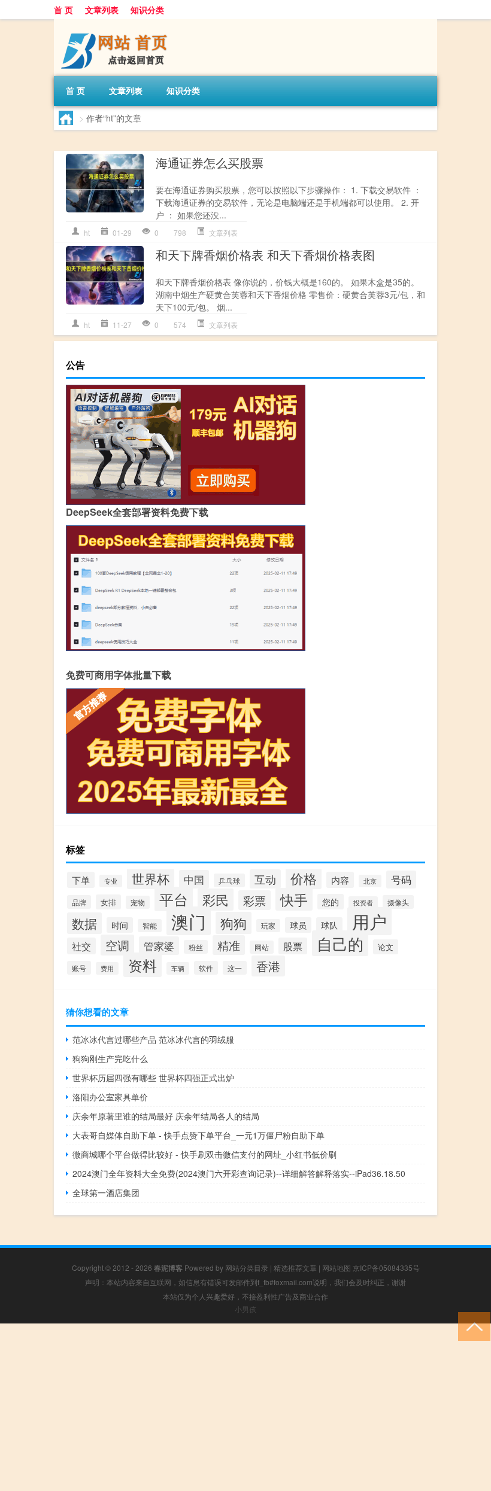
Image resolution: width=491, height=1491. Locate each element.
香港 (268, 966)
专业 (110, 881)
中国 (194, 879)
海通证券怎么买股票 (209, 162)
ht (87, 232)
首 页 (63, 10)
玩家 (268, 925)
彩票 (254, 900)
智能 (150, 925)
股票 (292, 946)
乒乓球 (229, 880)
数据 (84, 923)
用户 (369, 921)
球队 (329, 925)
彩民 (215, 899)
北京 (370, 881)
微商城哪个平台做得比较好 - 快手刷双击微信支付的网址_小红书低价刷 (204, 1154)
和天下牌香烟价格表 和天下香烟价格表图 (265, 254)
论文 (385, 947)
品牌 (79, 902)
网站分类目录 (246, 1267)
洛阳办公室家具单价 (110, 1097)
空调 (117, 945)
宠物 (138, 902)
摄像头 (398, 902)
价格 (303, 878)
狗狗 (233, 923)
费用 (107, 968)
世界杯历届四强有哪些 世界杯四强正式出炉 (153, 1078)
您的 (330, 902)
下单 (81, 880)
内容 (340, 880)
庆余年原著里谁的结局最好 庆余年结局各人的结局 (165, 1116)
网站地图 (336, 1267)
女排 (108, 902)
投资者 (363, 902)
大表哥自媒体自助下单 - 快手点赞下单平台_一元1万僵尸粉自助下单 (198, 1135)
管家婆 (159, 945)
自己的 (340, 943)
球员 (298, 925)
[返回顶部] (471, 1325)
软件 (206, 968)
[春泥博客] (117, 23)
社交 (81, 946)
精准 (228, 945)
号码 (401, 879)
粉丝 (196, 947)
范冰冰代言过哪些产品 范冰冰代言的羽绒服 (153, 1039)
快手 (294, 899)
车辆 (177, 968)
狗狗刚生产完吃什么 (110, 1058)
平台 (173, 898)
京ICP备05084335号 (386, 1267)
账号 (79, 968)
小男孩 (245, 1309)
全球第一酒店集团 (106, 1192)
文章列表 (102, 10)
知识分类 (147, 10)
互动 (265, 879)
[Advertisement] (245, 1407)
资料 (142, 964)
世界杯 (150, 878)
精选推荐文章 (295, 1267)
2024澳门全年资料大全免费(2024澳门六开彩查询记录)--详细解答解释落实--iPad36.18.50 (238, 1173)
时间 (119, 925)
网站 (261, 947)
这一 (235, 968)
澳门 (188, 920)
